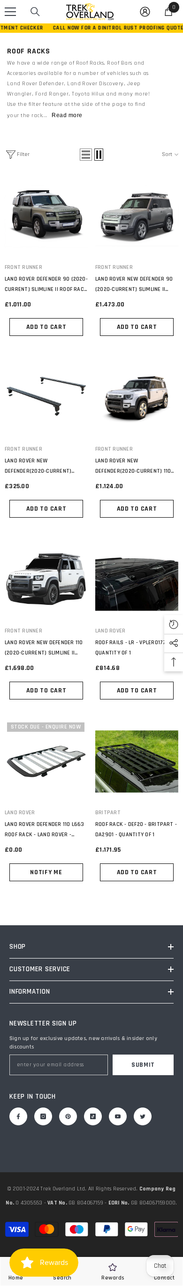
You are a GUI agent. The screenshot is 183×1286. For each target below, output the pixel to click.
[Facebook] (18, 1116)
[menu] (10, 11)
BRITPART (108, 812)
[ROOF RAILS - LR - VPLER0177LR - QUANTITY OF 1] (136, 579)
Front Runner (23, 267)
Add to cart (46, 327)
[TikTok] (93, 1116)
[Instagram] (43, 1116)
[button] (86, 155)
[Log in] (145, 12)
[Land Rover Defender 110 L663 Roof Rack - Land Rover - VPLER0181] (46, 761)
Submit (143, 1065)
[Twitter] (143, 1116)
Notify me (46, 872)
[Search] (35, 11)
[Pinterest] (68, 1116)
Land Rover (110, 630)
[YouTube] (118, 1116)
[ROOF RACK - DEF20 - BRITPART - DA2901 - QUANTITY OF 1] (136, 761)
